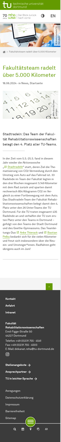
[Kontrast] (43, 16)
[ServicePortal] (38, 429)
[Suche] (15, 429)
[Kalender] (23, 429)
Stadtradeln (15, 166)
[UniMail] (46, 429)
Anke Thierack (29, 232)
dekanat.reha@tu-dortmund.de (34, 349)
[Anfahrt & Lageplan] (30, 429)
